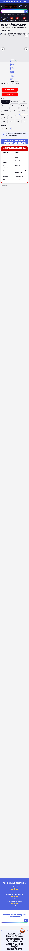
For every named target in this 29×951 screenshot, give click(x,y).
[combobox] (13, 11)
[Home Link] (11, 6)
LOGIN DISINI (9, 94)
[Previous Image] (3, 49)
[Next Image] (26, 49)
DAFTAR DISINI (9, 90)
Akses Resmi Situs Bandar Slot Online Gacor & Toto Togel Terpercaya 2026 (14, 141)
